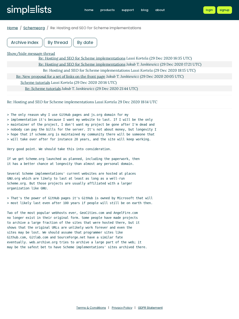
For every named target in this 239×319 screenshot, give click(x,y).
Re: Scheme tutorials (43, 88)
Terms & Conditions (91, 307)
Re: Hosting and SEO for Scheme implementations (82, 58)
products (107, 10)
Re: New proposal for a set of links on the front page (60, 76)
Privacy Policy (122, 307)
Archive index (25, 42)
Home (12, 28)
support (128, 10)
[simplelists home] (29, 10)
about (160, 10)
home (88, 10)
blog (144, 10)
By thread (58, 42)
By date (85, 42)
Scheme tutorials (35, 82)
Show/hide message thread (31, 53)
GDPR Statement (150, 307)
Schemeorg (34, 28)
